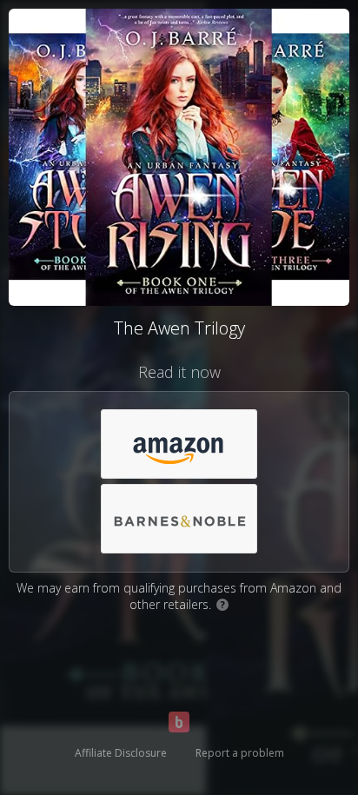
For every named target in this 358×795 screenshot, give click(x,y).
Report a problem (240, 752)
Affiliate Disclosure (121, 752)
